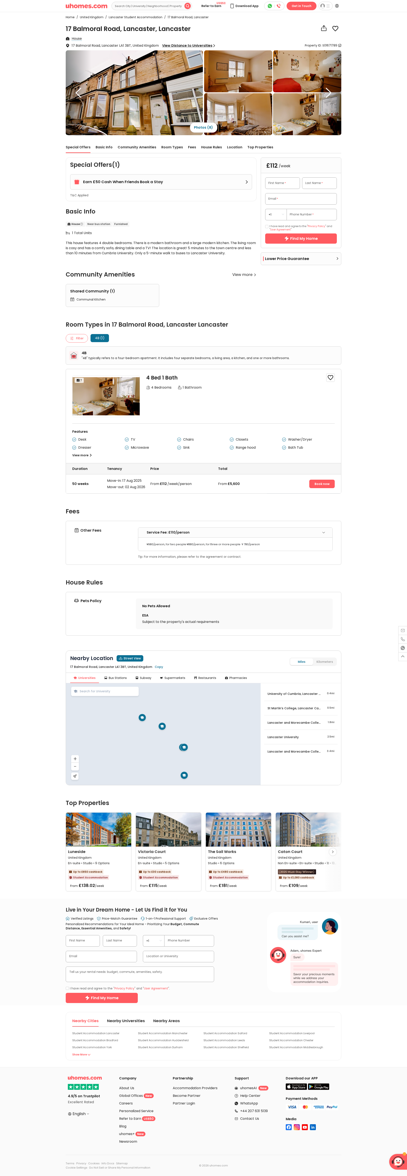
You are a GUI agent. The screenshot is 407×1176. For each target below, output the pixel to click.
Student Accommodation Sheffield (226, 1047)
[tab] (235, 533)
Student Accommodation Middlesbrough (296, 1047)
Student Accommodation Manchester (162, 1033)
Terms (70, 1163)
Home (70, 17)
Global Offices (135, 1095)
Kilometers (324, 662)
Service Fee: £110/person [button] (168, 532)
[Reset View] (75, 776)
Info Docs (108, 1163)
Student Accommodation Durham (160, 1047)
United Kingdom (90, 17)
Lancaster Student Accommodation (134, 17)
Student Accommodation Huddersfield (163, 1040)
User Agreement (280, 229)
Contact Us (249, 1118)
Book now (322, 484)
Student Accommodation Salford (225, 1033)
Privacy (81, 1163)
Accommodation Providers (195, 1088)
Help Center (250, 1095)
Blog (122, 1126)
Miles (301, 662)
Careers (126, 1103)
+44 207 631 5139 (254, 1111)
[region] (163, 734)
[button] (244, 6)
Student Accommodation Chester (291, 1040)
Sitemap (122, 1163)
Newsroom (128, 1141)
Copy (159, 667)
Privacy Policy (316, 226)
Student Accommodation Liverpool (292, 1033)
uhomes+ (131, 1133)
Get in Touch (301, 6)
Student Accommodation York (92, 1047)
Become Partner (187, 1095)
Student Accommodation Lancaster (95, 1033)
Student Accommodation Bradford (95, 1040)
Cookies (94, 1163)
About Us (126, 1088)
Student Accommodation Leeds (224, 1040)
